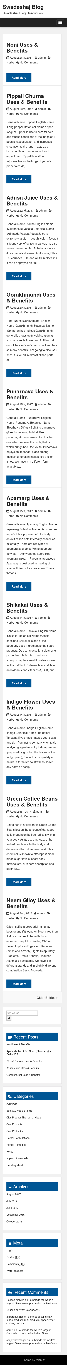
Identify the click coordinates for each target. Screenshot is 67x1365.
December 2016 (15, 1214)
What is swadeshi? (29, 1310)
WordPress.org (14, 1270)
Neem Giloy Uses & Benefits (31, 903)
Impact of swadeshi (17, 1158)
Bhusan (10, 1310)
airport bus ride (15, 1316)
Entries (13, 1257)
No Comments (28, 62)
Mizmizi (40, 1360)
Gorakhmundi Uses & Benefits (31, 297)
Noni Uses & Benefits (22, 47)
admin (42, 57)
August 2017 (13, 1194)
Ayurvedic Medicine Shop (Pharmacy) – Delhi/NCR (28, 1052)
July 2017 (11, 1201)
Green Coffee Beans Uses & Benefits (32, 801)
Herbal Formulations (17, 1138)
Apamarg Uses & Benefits (28, 501)
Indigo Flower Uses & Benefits (30, 704)
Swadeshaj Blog (23, 6)
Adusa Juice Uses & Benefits (32, 200)
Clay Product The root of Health (24, 1117)
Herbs (10, 62)
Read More (19, 77)
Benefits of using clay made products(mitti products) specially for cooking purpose (30, 1320)
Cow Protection (15, 1131)
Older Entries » (47, 997)
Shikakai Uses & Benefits (27, 607)
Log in (9, 1250)
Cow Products (14, 1124)
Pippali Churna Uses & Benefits (27, 98)
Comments (15, 1264)
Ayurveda (11, 1104)
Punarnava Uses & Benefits (30, 394)
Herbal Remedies (16, 1144)
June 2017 (12, 1208)
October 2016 (14, 1221)
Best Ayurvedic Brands (19, 1110)
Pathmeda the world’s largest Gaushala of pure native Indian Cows (31, 1301)
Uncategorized (14, 1165)
